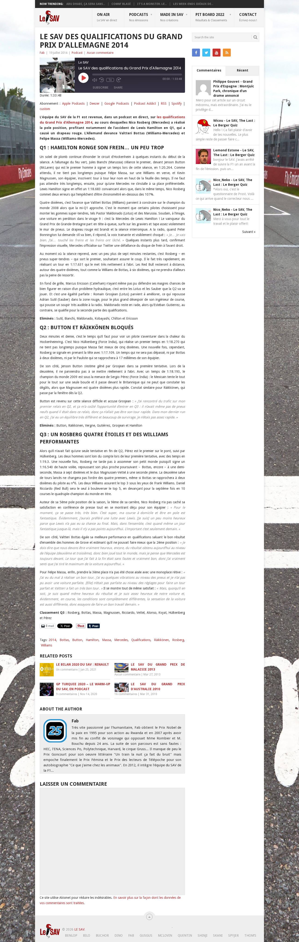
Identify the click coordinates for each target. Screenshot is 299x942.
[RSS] (227, 53)
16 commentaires (125, 694)
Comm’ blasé (121, 4)
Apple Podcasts (73, 103)
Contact (248, 17)
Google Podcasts (116, 103)
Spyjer (233, 935)
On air (107, 17)
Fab (42, 52)
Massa (106, 640)
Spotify (176, 103)
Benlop (71, 935)
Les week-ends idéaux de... (193, 4)
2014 (52, 640)
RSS (164, 103)
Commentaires (209, 70)
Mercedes (121, 640)
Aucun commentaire (100, 52)
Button (77, 640)
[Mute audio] (94, 80)
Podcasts (138, 17)
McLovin (165, 935)
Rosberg (178, 640)
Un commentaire (67, 669)
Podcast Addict (145, 103)
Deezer (94, 103)
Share (118, 87)
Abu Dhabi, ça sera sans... (85, 4)
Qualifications (140, 640)
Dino (118, 935)
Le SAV (79, 929)
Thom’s (250, 935)
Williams (46, 645)
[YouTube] (217, 53)
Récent (242, 70)
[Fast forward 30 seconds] (118, 80)
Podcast (77, 52)
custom (45, 109)
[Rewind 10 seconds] (101, 80)
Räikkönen (161, 640)
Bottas (64, 640)
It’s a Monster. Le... (152, 4)
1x (110, 80)
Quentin (185, 935)
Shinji (202, 935)
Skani (218, 935)
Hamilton (92, 640)
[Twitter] (206, 53)
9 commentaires (66, 694)
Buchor (102, 935)
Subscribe (100, 87)
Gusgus (146, 935)
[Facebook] (196, 53)
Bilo (86, 935)
